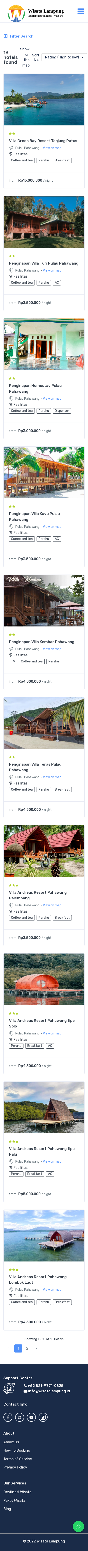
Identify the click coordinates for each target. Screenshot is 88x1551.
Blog (7, 1509)
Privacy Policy (15, 1467)
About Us (11, 1442)
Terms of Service (17, 1459)
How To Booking (16, 1450)
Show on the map (25, 57)
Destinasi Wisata (17, 1492)
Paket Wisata (14, 1500)
